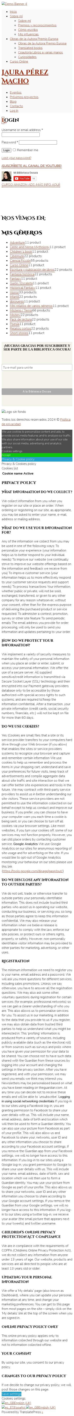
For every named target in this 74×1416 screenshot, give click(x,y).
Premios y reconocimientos (37, 25)
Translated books (30, 48)
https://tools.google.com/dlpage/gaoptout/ (33, 871)
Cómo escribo (28, 30)
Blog (13, 101)
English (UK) (22, 1403)
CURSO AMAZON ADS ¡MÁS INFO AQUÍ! (31, 184)
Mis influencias (28, 34)
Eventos (16, 92)
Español (20, 1407)
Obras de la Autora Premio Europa (34, 39)
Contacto (16, 106)
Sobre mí (16, 16)
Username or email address (22, 130)
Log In (14, 110)
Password (10, 142)
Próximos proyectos (24, 97)
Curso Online (19, 61)
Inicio (13, 11)
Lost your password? (16, 158)
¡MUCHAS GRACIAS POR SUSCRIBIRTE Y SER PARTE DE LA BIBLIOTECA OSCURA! (37, 347)
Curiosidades (27, 57)
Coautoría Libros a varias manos (40, 52)
